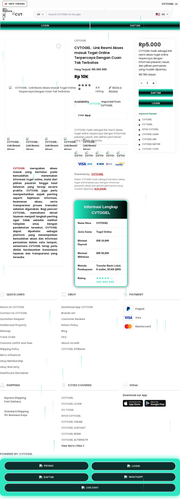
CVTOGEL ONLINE (71, 422)
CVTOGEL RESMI (71, 434)
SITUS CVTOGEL (71, 416)
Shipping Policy (9, 349)
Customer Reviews (73, 319)
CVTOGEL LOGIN (71, 404)
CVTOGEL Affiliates (73, 349)
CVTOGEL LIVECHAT (73, 428)
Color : (84, 115)
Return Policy (69, 325)
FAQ (63, 337)
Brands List (68, 313)
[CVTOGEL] (17, 14)
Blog (64, 331)
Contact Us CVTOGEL (13, 313)
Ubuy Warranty (9, 367)
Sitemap (5, 331)
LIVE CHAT (92, 488)
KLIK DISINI (100, 188)
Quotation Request (12, 319)
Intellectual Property (13, 325)
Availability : (81, 103)
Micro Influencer (10, 355)
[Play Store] (155, 404)
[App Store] (133, 404)
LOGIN (45, 25)
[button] (58, 46)
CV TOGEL (67, 410)
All (38, 14)
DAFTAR (135, 25)
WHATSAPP (136, 477)
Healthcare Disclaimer (14, 373)
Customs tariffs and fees (16, 343)
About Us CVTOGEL (12, 307)
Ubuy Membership (11, 361)
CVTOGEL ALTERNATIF (74, 440)
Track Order (8, 337)
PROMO (49, 464)
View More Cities (72, 446)
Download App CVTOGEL (77, 307)
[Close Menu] (4, 15)
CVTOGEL (19, 168)
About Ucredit (70, 343)
